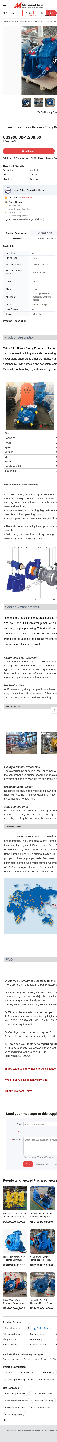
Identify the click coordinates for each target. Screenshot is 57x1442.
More (5, 1420)
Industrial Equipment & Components (25, 21)
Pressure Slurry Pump (43, 1400)
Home (5, 21)
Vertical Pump (36, 1339)
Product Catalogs (44, 1328)
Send (28, 1164)
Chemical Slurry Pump (15, 1407)
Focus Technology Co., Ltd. (37, 1430)
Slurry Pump (8, 1339)
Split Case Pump (37, 1334)
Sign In (7, 219)
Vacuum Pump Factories (16, 1400)
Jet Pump (9, 1372)
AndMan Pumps (37, 1344)
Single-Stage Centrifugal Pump (19, 1379)
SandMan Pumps (11, 1344)
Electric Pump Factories (42, 1393)
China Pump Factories (15, 1393)
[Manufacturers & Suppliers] (28, 5)
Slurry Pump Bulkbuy (14, 1414)
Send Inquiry (29, 151)
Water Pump (48, 1372)
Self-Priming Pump (11, 1334)
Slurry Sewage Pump (40, 1407)
